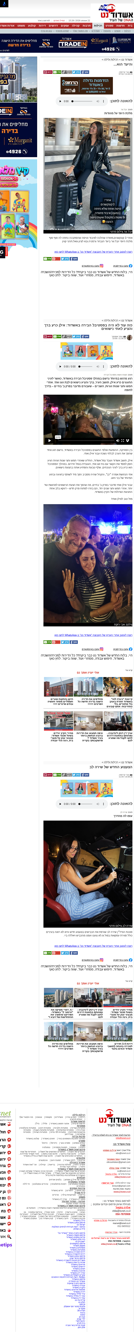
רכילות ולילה (111, 42)
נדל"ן (37, 1090)
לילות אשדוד (69, 1127)
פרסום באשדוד (78, 1246)
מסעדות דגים (45, 1095)
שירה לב (123, 779)
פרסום (82, 1271)
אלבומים (80, 1125)
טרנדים (55, 1161)
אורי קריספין (108, 1150)
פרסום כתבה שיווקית (76, 1250)
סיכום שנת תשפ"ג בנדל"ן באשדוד (38, 1122)
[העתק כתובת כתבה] (66, 56)
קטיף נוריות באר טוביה (75, 1292)
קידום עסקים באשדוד (75, 1204)
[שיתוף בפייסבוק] (84, 56)
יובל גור (124, 76)
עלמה (82, 1281)
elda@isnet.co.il (122, 1144)
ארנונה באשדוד (78, 1237)
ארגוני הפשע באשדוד (59, 1090)
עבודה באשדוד (78, 1252)
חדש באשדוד (57, 1157)
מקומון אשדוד (79, 1212)
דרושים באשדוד (78, 1233)
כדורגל (44, 1110)
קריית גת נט (80, 1267)
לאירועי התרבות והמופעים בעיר (71, 1105)
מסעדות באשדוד (77, 1216)
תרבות (87, 25)
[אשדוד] (112, 22)
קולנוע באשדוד (32, 1105)
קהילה (76, 25)
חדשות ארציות (78, 1090)
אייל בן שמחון (79, 1195)
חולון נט (81, 1269)
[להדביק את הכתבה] (56, 226)
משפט (21, 25)
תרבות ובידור (78, 1103)
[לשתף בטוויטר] (76, 56)
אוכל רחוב (69, 1101)
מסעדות (81, 1092)
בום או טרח (46, 31)
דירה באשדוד (79, 1258)
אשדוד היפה (79, 1131)
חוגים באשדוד (48, 1105)
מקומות (107, 31)
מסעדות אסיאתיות (65, 1097)
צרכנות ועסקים (77, 1155)
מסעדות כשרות (40, 1099)
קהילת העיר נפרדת (68, 1133)
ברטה (82, 1279)
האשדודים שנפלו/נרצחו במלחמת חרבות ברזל (65, 1142)
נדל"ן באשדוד (79, 1187)
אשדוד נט (126, 42)
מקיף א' (82, 1275)
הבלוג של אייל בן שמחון (75, 1146)
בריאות (52, 1131)
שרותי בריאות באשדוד (75, 1229)
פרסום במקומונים (77, 1210)
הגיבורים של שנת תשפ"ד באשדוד (70, 1138)
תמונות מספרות (60, 1114)
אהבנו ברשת (71, 1179)
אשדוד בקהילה (77, 1129)
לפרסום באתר (44, 20)
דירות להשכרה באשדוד (75, 1221)
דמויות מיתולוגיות (58, 1151)
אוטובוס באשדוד (28, 1183)
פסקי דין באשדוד (77, 1166)
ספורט (109, 25)
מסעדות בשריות (78, 1095)
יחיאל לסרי (80, 1288)
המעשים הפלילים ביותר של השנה (54, 1183)
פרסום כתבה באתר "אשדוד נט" (71, 1200)
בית (130, 25)
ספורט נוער (65, 1110)
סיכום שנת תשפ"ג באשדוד (71, 1116)
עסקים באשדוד (30, 1185)
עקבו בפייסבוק (121, 232)
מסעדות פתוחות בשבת (44, 1097)
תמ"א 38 (81, 1277)
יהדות (60, 1179)
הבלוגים (81, 1144)
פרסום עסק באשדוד (76, 1189)
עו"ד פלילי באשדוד (76, 1260)
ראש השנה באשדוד (66, 1181)
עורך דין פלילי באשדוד (75, 1263)
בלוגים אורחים (55, 1146)
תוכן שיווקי (80, 1157)
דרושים (53, 25)
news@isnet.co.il (122, 1158)
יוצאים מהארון (62, 31)
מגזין (82, 1112)
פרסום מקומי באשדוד (75, 1202)
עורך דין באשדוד (78, 1265)
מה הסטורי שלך (80, 31)
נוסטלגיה (46, 1114)
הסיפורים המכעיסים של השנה (69, 1122)
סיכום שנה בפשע (49, 1120)
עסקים (65, 25)
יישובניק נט (80, 1208)
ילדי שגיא (81, 1286)
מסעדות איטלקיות (28, 1095)
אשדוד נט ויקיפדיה (76, 1248)
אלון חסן (81, 1294)
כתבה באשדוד (78, 1254)
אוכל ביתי (80, 1097)
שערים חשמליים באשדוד (74, 1242)
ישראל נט (81, 1191)
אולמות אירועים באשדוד (74, 1256)
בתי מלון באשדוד (77, 1206)
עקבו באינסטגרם (91, 232)
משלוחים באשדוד (77, 1214)
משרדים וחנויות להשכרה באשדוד (70, 1227)
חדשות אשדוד (78, 1088)
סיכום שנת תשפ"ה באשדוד (71, 1172)
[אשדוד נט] (110, 1094)
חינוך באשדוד (62, 1185)
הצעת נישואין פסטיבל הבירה (115, 342)
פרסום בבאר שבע (77, 1225)
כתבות (82, 1114)
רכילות (98, 25)
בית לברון (81, 1290)
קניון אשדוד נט (46, 1185)
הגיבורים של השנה (77, 1118)
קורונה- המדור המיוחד (75, 1170)
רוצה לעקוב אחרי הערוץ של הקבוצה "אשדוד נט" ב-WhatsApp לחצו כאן (93, 218)
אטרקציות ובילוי (69, 1161)
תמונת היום (56, 1127)
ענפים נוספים (79, 1110)
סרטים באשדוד (78, 1185)
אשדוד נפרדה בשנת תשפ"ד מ (37, 1140)
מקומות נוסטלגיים (77, 1151)
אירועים (82, 1127)
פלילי (45, 1090)
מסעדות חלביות (61, 1095)
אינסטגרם (43, 1127)
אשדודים (96, 31)
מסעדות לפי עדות (58, 1099)
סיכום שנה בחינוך (68, 1120)
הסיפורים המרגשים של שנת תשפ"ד (69, 1140)
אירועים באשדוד (78, 1231)
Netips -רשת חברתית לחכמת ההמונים (68, 1244)
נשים (83, 1179)
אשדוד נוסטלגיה (76, 1148)
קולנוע (32, 25)
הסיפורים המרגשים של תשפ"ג (52, 1118)
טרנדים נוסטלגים (40, 1151)
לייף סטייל (80, 1159)
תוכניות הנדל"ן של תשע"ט (42, 1181)
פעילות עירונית (64, 1131)
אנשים (117, 31)
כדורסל (54, 1110)
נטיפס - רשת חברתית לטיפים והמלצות (68, 1193)
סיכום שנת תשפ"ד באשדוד (71, 1135)
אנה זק (82, 1283)
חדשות (120, 25)
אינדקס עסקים (35, 1179)
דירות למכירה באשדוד (75, 1219)
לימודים (69, 1157)
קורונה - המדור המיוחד (73, 1168)
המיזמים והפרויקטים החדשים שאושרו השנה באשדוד (61, 1175)
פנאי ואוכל (50, 1179)
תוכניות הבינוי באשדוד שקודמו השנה (36, 1138)
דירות (42, 25)
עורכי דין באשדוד (59, 1166)
